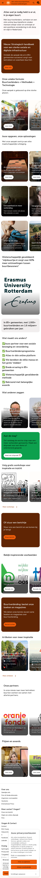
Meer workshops (9, 507)
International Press (7, 804)
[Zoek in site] (33, 3)
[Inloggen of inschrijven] (38, 3)
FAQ (2, 818)
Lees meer (8, 126)
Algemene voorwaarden (9, 798)
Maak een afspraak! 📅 (13, 455)
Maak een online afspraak (9, 815)
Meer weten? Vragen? (10, 809)
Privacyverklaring (7, 852)
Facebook (4, 838)
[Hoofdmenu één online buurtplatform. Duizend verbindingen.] (2, 2)
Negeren (7, 873)
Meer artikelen (8, 676)
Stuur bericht (9, 537)
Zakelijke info (5, 792)
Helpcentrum (5, 832)
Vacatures (4, 801)
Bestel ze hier (10, 624)
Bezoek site (9, 589)
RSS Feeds (5, 829)
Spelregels (5, 849)
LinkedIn (4, 840)
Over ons (5, 789)
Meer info (8, 67)
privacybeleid (21, 855)
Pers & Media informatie (9, 795)
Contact (4, 826)
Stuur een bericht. (7, 812)
